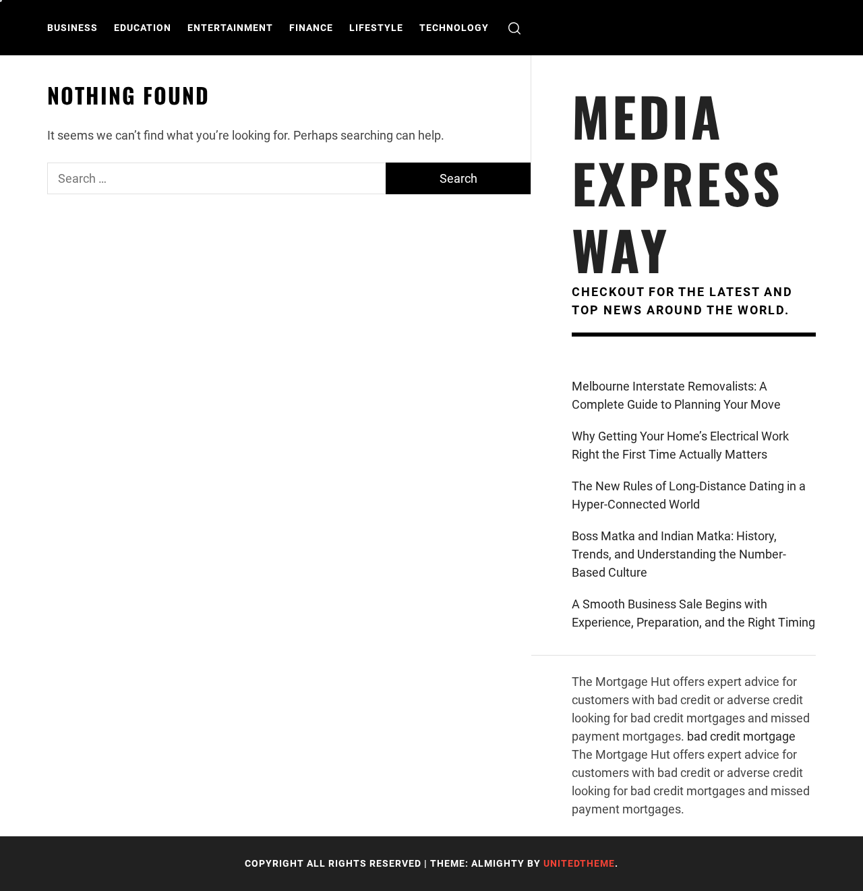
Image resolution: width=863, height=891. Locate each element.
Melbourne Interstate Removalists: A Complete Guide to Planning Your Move (676, 395)
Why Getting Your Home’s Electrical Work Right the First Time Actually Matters (680, 445)
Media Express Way (677, 182)
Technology (454, 27)
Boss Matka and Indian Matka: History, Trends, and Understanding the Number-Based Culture (679, 554)
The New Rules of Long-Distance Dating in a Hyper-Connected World (689, 495)
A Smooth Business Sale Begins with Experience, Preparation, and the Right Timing (693, 613)
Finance (311, 27)
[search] (514, 28)
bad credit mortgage (741, 736)
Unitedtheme (579, 863)
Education (142, 27)
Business (72, 27)
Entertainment (230, 27)
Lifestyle (376, 27)
